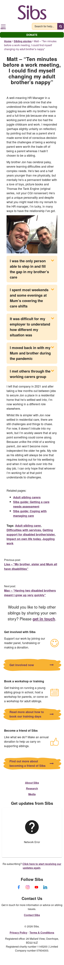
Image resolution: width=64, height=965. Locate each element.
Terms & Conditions (41, 932)
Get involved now (21, 665)
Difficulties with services (24, 530)
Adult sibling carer (28, 525)
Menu (3, 28)
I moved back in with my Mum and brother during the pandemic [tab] (30, 353)
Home (7, 41)
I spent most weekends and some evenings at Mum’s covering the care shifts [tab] (29, 298)
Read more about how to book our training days (26, 714)
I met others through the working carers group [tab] (30, 373)
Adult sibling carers (27, 497)
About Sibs (32, 783)
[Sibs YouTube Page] (36, 887)
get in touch (44, 619)
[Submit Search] (60, 26)
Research (32, 788)
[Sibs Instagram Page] (27, 887)
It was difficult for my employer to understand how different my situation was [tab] (30, 327)
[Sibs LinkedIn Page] (45, 887)
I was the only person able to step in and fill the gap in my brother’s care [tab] (29, 269)
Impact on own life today (24, 539)
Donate (31, 35)
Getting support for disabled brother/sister (31, 532)
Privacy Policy (18, 932)
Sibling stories (23, 41)
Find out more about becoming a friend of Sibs (27, 763)
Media (32, 794)
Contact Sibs (32, 915)
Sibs (32, 12)
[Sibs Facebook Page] (19, 887)
